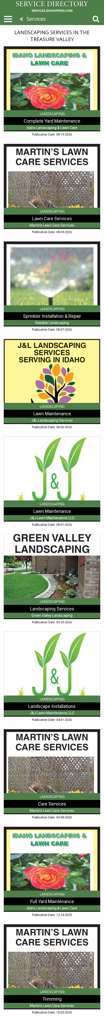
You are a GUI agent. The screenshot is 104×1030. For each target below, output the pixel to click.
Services (36, 18)
